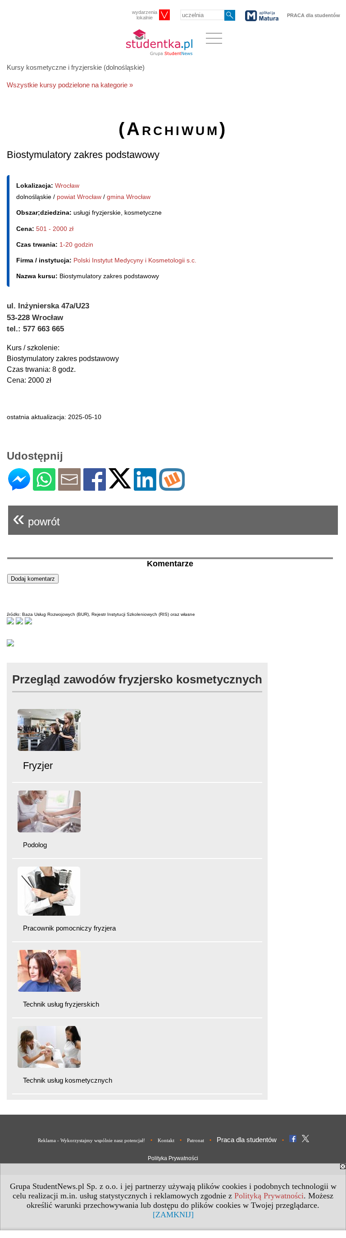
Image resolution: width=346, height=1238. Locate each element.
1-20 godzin (76, 244)
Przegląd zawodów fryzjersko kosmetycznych (137, 679)
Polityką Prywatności (269, 1195)
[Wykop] (172, 487)
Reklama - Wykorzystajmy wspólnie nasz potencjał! (91, 1140)
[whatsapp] (44, 487)
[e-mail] (69, 487)
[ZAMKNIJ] (173, 1214)
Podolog (35, 845)
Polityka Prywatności (173, 1158)
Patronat (195, 1140)
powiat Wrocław (79, 196)
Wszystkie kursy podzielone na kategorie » (70, 85)
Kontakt (166, 1140)
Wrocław (67, 185)
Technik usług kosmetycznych (67, 1080)
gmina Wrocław (128, 196)
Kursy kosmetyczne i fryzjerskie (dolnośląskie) (76, 67)
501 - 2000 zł (54, 228)
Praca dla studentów (247, 1139)
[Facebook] (94, 487)
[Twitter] (120, 485)
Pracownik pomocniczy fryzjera (69, 928)
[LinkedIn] (145, 487)
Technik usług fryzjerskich (61, 1004)
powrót (36, 518)
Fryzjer (38, 765)
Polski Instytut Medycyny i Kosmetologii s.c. (134, 260)
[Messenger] (19, 487)
